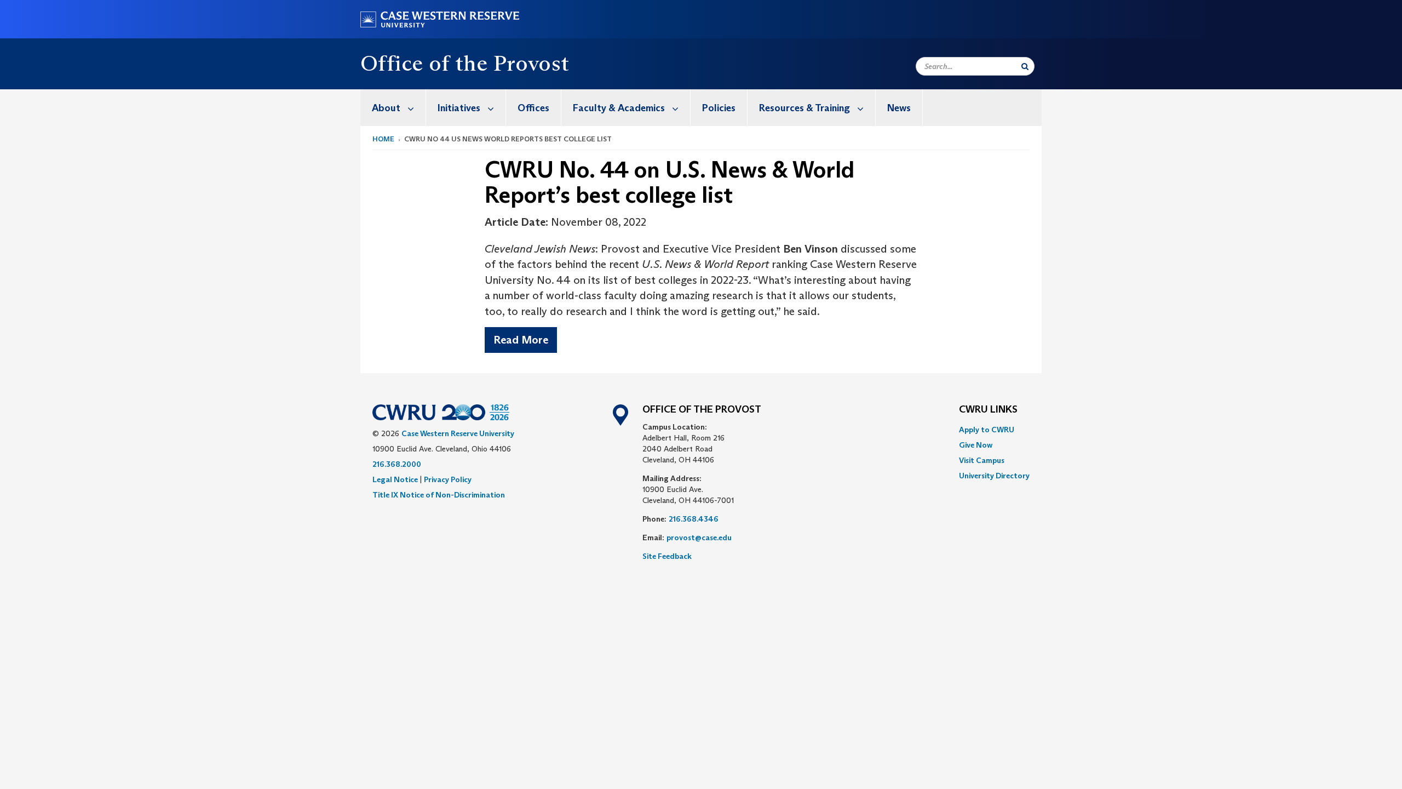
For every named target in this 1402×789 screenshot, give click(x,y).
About (386, 108)
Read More (520, 339)
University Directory (994, 476)
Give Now (975, 445)
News (899, 108)
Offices (533, 108)
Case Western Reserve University (457, 433)
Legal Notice (395, 479)
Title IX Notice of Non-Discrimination (438, 495)
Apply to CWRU (986, 429)
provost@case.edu (699, 537)
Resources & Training (804, 108)
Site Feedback (667, 556)
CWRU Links (988, 409)
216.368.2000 (396, 464)
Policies (719, 108)
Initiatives (459, 108)
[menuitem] (393, 107)
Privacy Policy (448, 479)
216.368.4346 (694, 519)
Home (383, 139)
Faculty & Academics (619, 108)
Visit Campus (981, 460)
